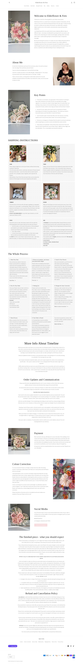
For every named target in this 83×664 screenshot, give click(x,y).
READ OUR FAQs (58, 324)
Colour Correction (27, 641)
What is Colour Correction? (61, 306)
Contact (21, 641)
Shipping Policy (48, 641)
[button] (9, 2)
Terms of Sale (34, 641)
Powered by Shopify (19, 661)
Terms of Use (54, 641)
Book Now (12, 280)
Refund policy (41, 641)
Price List (34, 280)
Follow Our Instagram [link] (41, 525)
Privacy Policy (60, 641)
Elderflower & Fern (13, 661)
